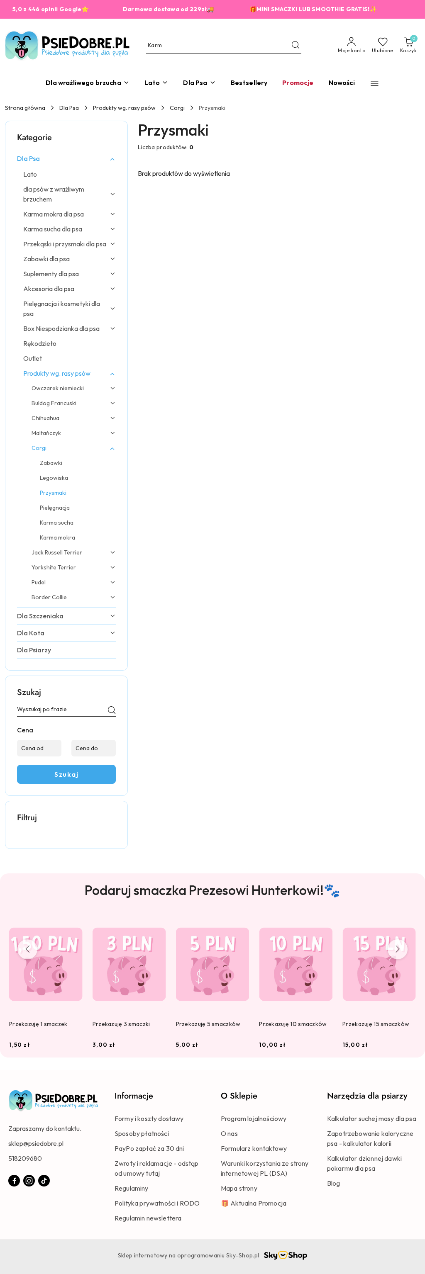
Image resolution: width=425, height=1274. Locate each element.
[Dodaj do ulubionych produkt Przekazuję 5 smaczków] (239, 925)
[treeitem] (66, 158)
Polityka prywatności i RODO (157, 1203)
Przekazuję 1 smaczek (38, 1024)
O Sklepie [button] (239, 1096)
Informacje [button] (134, 1096)
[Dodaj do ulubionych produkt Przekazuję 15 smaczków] (406, 925)
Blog (333, 1183)
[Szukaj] (111, 711)
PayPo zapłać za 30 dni (149, 1148)
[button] (374, 83)
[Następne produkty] (397, 949)
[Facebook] (14, 1180)
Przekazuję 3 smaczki (121, 1024)
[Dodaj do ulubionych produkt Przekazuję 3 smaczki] (156, 925)
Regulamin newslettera (148, 1218)
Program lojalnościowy (253, 1118)
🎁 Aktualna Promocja (253, 1203)
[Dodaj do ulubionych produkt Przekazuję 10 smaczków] (323, 925)
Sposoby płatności (142, 1133)
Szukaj (66, 774)
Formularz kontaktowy (254, 1148)
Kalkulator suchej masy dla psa (371, 1118)
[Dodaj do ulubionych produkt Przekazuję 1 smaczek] (73, 925)
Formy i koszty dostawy (149, 1118)
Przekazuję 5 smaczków (208, 1024)
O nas (229, 1133)
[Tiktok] (44, 1180)
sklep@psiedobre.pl (36, 1143)
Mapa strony (239, 1188)
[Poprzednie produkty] (27, 949)
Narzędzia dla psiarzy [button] (367, 1096)
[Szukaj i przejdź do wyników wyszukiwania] (295, 45)
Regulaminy (132, 1188)
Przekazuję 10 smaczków (293, 1024)
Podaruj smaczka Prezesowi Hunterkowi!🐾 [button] (212, 890)
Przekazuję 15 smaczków (375, 1024)
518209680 (25, 1158)
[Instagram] (29, 1180)
